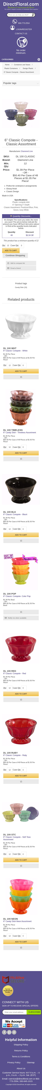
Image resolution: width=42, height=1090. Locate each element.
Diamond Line (27, 151)
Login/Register (24, 29)
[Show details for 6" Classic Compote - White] (21, 326)
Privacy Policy (13, 1062)
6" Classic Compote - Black (15, 514)
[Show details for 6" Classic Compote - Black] (21, 489)
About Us (21, 1068)
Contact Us (21, 34)
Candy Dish (19, 287)
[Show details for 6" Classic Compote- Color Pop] (21, 571)
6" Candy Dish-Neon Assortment (17, 921)
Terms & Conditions (21, 1056)
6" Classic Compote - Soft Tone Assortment (17, 838)
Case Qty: (15, 245)
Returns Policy (21, 1050)
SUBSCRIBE (34, 1012)
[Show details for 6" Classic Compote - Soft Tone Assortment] (21, 812)
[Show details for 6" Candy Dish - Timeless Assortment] (21, 408)
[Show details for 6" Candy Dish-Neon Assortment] (21, 896)
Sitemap (31, 1062)
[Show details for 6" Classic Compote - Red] (21, 648)
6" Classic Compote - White (15, 351)
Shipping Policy (21, 1044)
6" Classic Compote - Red (14, 673)
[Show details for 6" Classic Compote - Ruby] (21, 730)
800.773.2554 (24, 23)
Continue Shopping (15, 255)
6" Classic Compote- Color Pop (16, 596)
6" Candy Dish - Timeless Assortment (19, 432)
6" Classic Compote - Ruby (15, 755)
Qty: (3, 245)
